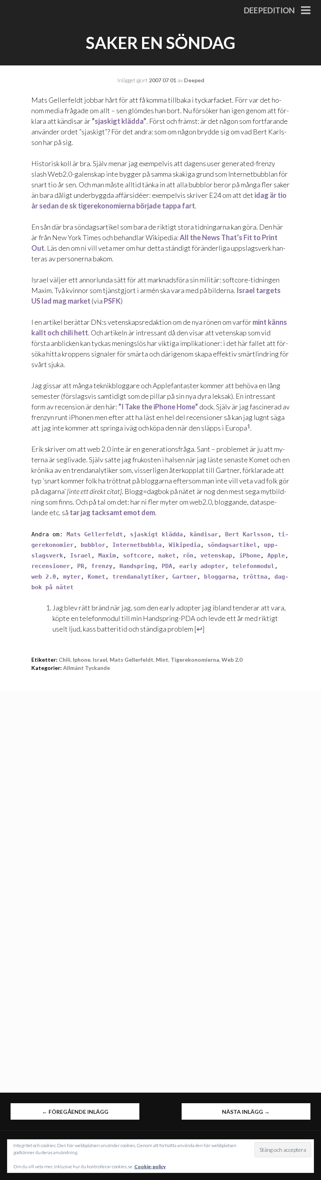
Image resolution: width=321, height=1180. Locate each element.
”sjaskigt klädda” (119, 121)
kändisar (204, 534)
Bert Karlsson (248, 534)
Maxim (107, 555)
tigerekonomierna (195, 659)
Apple (276, 555)
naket (167, 555)
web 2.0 (43, 576)
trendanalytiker (138, 576)
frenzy (101, 566)
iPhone (249, 555)
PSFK (112, 301)
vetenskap (216, 555)
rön (188, 555)
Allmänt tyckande (86, 667)
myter (72, 576)
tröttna (255, 576)
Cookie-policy (150, 1166)
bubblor (93, 544)
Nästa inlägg (246, 1111)
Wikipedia (184, 544)
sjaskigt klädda (156, 534)
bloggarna (220, 576)
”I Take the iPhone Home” (158, 406)
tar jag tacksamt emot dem (112, 512)
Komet (96, 576)
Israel (80, 555)
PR (80, 566)
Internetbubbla (137, 544)
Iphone (81, 659)
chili (64, 659)
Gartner (184, 576)
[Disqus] (160, 789)
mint (162, 659)
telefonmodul (253, 566)
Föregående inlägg (75, 1111)
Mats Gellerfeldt (95, 534)
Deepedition (269, 10)
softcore (137, 555)
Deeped (194, 80)
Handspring (137, 566)
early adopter (202, 566)
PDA (167, 566)
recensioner (50, 566)
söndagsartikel (232, 544)
